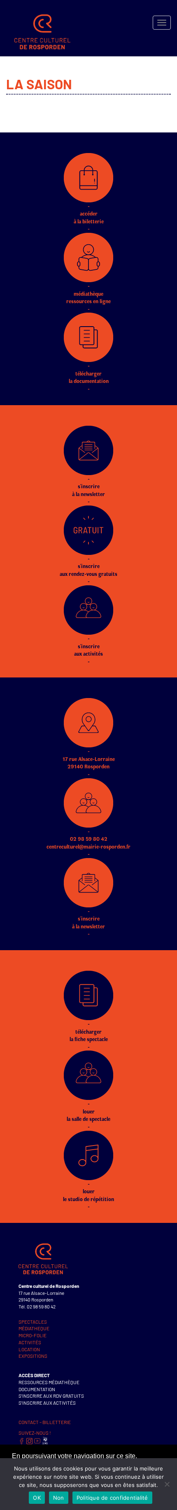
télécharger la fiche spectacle (89, 1035)
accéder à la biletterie (89, 217)
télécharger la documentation (89, 377)
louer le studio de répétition (88, 1195)
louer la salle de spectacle (88, 1115)
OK (37, 1497)
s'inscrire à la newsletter (88, 490)
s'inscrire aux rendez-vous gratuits (88, 570)
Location (29, 1349)
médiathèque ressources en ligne (88, 297)
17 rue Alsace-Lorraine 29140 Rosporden (89, 762)
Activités (30, 1342)
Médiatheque (34, 1328)
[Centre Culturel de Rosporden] (38, 22)
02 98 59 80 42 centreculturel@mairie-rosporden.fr (88, 843)
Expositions (33, 1356)
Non (58, 1497)
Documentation (37, 1389)
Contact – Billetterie (45, 1422)
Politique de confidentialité (112, 1497)
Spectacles (33, 1321)
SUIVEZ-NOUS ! (35, 1433)
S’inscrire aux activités (47, 1403)
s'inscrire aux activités (88, 650)
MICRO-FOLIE (33, 1335)
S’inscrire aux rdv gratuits (51, 1396)
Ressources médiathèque (49, 1382)
